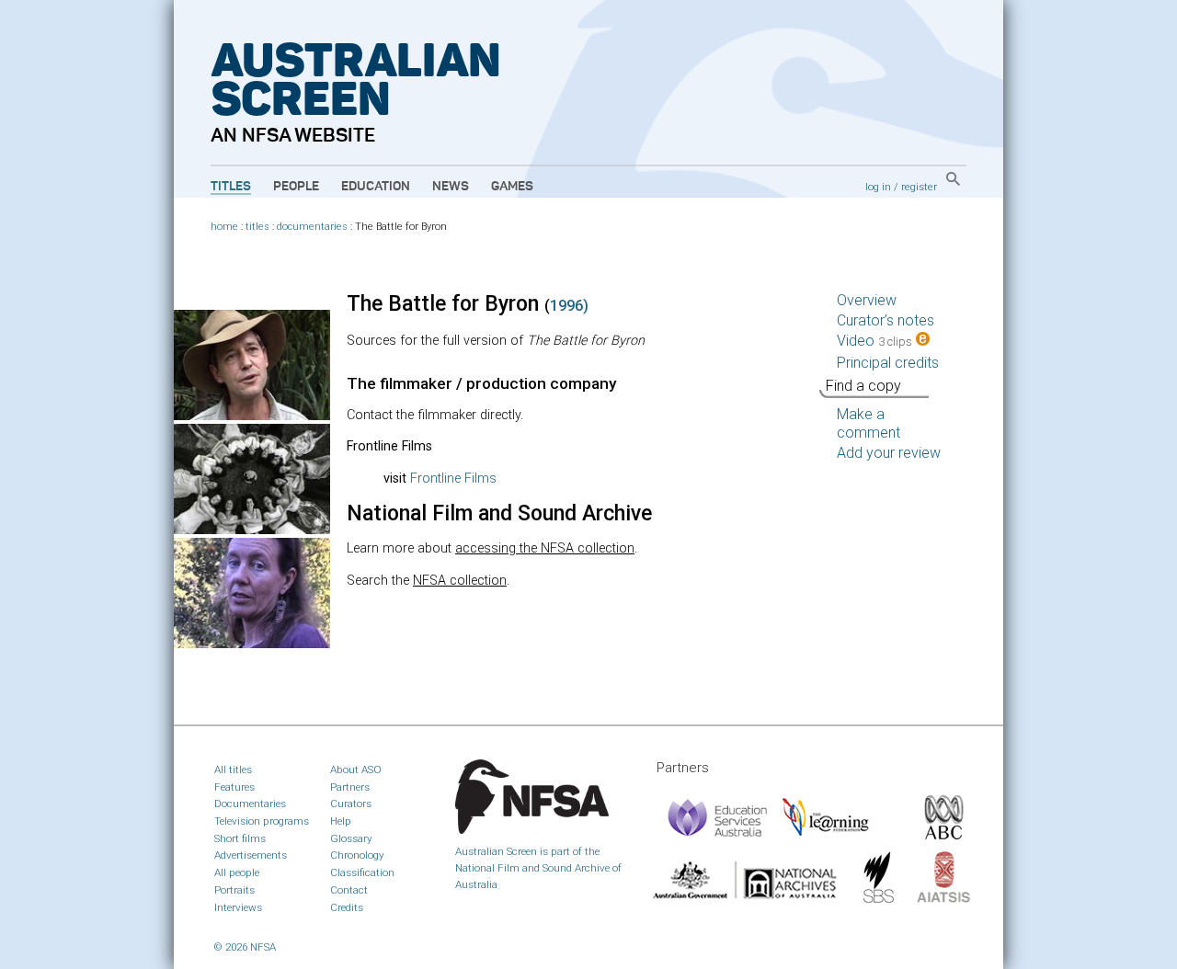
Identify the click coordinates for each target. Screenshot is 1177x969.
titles (257, 227)
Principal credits (888, 362)
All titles (233, 769)
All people (236, 872)
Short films (240, 838)
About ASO (356, 769)
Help (340, 821)
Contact (349, 890)
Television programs (261, 821)
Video (874, 340)
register (919, 186)
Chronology (357, 855)
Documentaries (250, 803)
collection (460, 580)
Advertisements (250, 855)
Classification (362, 872)
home (224, 227)
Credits (346, 907)
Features (234, 787)
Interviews (238, 907)
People (296, 186)
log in (878, 186)
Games (512, 186)
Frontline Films (453, 478)
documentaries (312, 227)
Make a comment (868, 423)
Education (375, 186)
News (450, 186)
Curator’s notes (885, 320)
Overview (867, 300)
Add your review (889, 453)
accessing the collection (544, 548)
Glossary (351, 838)
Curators (350, 803)
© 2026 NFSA (245, 946)
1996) (569, 305)
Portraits (234, 890)
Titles (231, 186)
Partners (350, 787)
